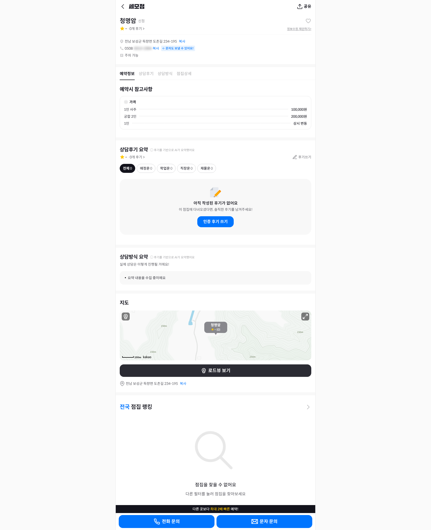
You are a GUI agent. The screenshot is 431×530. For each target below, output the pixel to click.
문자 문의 (269, 521)
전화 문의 (171, 521)
